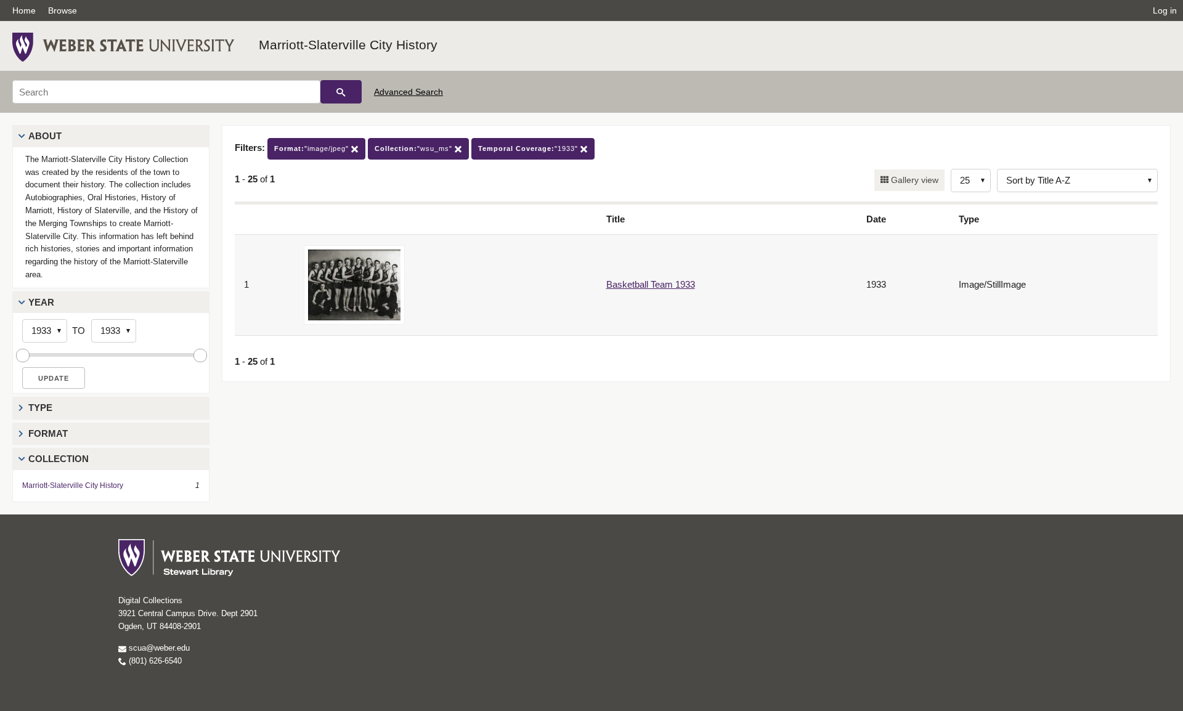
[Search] (341, 92)
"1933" (529, 148)
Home (24, 10)
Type (40, 407)
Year (41, 302)
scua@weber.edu (158, 647)
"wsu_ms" (415, 148)
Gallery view (913, 180)
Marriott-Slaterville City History (348, 45)
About (45, 136)
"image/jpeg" (312, 148)
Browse (62, 10)
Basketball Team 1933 (650, 284)
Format (48, 433)
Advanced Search (408, 92)
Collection (58, 458)
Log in (1165, 10)
